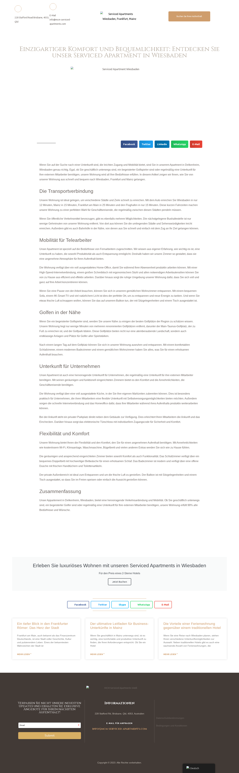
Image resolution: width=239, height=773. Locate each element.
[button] (189, 16)
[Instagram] (172, 706)
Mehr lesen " (24, 654)
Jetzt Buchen (119, 581)
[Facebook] (160, 706)
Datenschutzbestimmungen (170, 718)
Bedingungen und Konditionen (171, 725)
